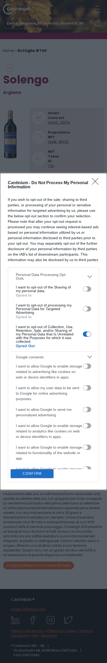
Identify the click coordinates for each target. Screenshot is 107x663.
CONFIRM (32, 473)
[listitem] (53, 276)
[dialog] (53, 331)
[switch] (87, 289)
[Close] (97, 183)
